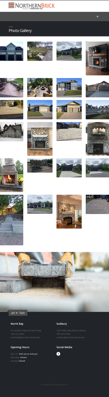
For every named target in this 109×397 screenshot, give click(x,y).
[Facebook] (58, 354)
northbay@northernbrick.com (25, 337)
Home (11, 27)
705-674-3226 (63, 334)
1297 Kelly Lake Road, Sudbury (71, 330)
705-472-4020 (17, 334)
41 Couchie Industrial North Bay (26, 330)
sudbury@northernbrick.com (70, 337)
